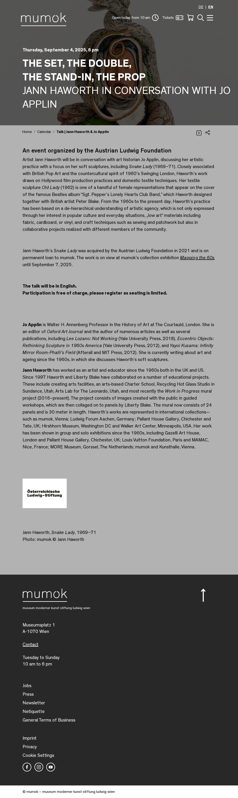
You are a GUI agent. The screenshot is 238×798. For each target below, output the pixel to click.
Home (27, 132)
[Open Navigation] (209, 17)
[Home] (44, 18)
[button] (135, 18)
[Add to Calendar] (199, 132)
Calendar (44, 132)
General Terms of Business (49, 720)
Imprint (29, 738)
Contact (30, 644)
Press (28, 694)
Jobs (27, 685)
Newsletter (34, 703)
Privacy (30, 747)
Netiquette (34, 711)
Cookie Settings (38, 755)
